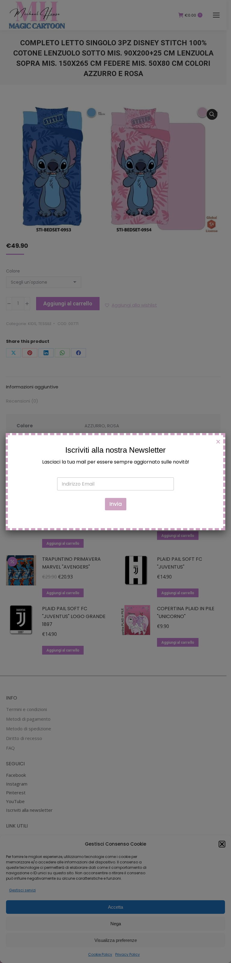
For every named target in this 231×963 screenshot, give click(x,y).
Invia (115, 504)
